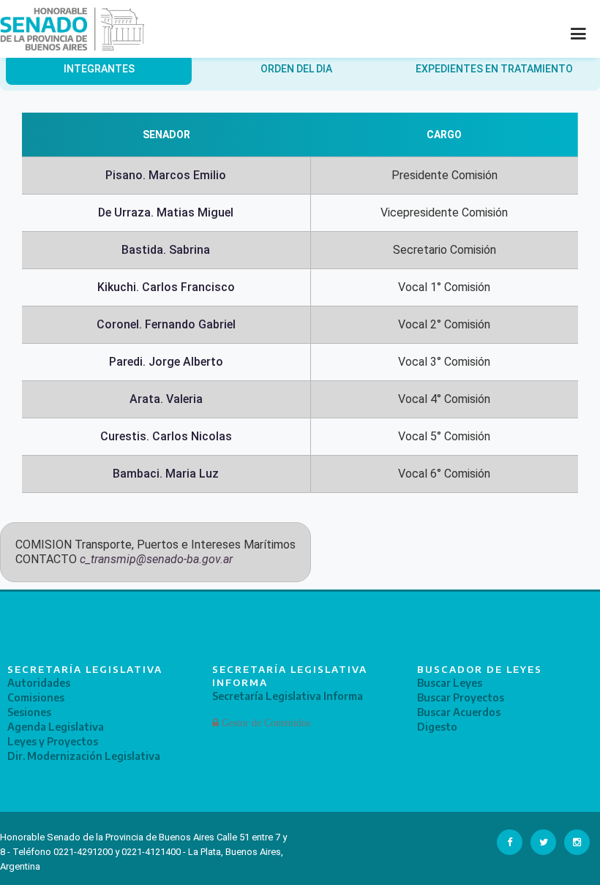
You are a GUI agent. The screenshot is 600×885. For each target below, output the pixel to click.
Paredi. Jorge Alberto (166, 362)
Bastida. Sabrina (165, 250)
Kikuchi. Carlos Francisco (166, 287)
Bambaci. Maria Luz (166, 474)
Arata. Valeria (166, 399)
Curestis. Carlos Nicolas (166, 436)
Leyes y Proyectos (52, 741)
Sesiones (29, 712)
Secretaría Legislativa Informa (287, 696)
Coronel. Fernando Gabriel (166, 324)
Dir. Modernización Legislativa (83, 756)
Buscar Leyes (449, 683)
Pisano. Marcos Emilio (165, 175)
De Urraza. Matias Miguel (165, 212)
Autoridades (38, 683)
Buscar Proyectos (460, 697)
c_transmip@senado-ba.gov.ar (156, 559)
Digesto (437, 726)
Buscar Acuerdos (458, 712)
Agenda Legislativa (55, 726)
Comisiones (35, 697)
